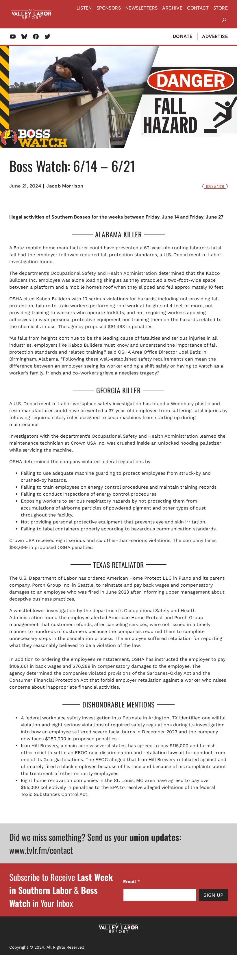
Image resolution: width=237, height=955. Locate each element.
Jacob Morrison (65, 186)
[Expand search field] (224, 20)
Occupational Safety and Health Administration (104, 273)
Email (131, 881)
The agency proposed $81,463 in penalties (105, 326)
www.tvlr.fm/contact (41, 849)
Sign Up (213, 895)
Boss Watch (215, 186)
